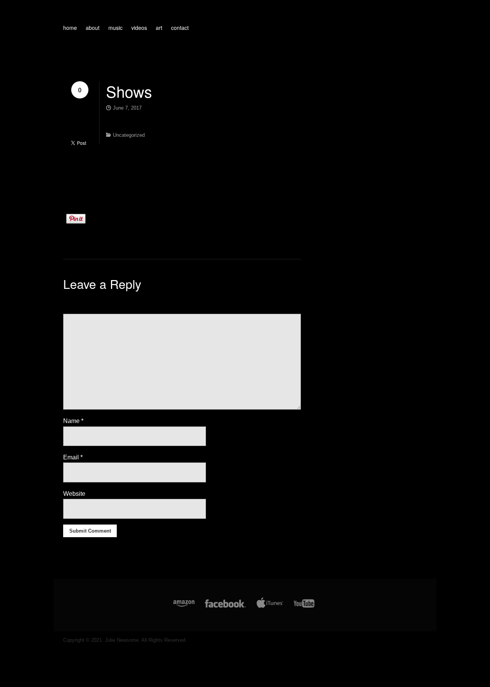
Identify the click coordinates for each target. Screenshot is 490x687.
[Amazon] (184, 607)
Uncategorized (129, 135)
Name (73, 421)
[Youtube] (304, 607)
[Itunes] (270, 607)
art (159, 27)
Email (73, 457)
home (70, 27)
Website (74, 493)
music (115, 27)
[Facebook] (225, 607)
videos (139, 27)
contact (180, 27)
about (93, 27)
